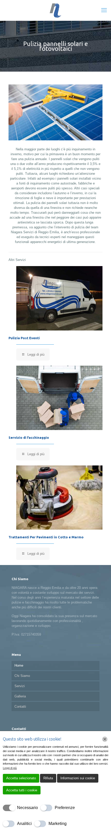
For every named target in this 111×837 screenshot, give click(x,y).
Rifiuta (48, 778)
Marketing (58, 823)
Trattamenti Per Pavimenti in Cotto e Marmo (46, 537)
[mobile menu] (104, 10)
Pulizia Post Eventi (24, 338)
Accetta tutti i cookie (21, 790)
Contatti (20, 706)
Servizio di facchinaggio (29, 437)
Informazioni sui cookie (77, 778)
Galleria (20, 696)
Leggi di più (10, 768)
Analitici (24, 823)
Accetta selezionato (21, 778)
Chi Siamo (22, 676)
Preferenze (65, 807)
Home (18, 665)
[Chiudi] (104, 739)
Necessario (27, 807)
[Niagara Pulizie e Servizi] (55, 10)
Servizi (19, 686)
